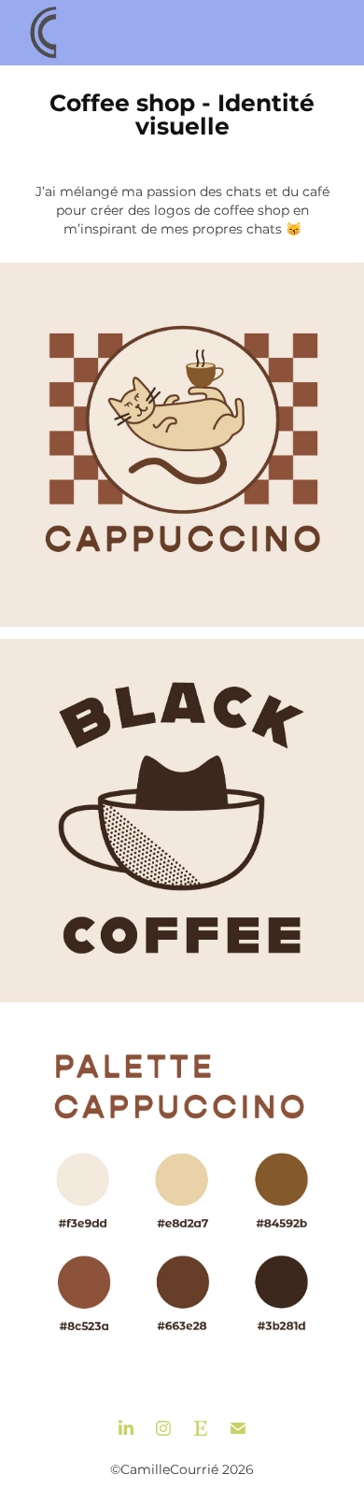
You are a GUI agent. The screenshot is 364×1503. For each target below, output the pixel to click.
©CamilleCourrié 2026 (182, 1470)
